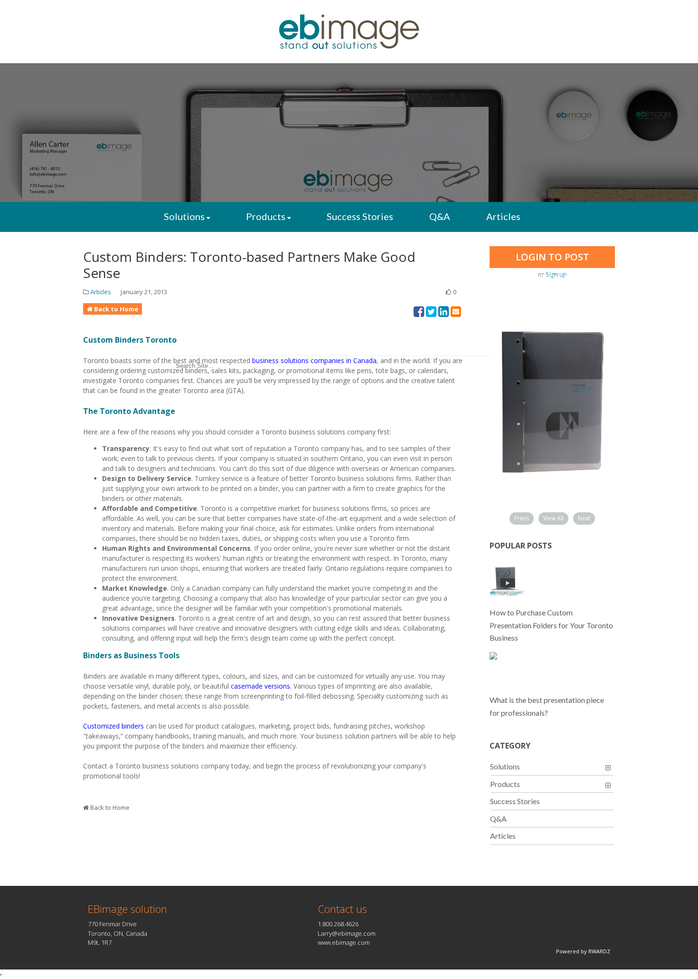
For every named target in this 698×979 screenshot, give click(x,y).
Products (265, 216)
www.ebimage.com (344, 942)
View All (553, 518)
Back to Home (116, 309)
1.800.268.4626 (338, 924)
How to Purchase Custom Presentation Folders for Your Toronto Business (551, 625)
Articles (503, 216)
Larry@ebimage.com (347, 933)
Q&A (439, 216)
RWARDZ (599, 951)
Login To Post (552, 256)
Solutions (184, 216)
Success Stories (360, 216)
